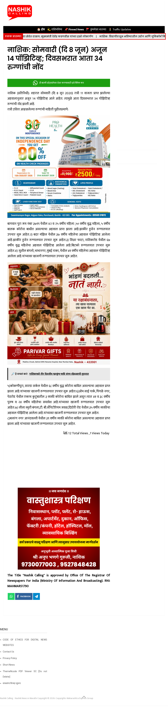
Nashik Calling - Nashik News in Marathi (18, 698)
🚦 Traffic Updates (119, 29)
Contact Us (8, 651)
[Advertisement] (59, 463)
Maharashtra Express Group (80, 698)
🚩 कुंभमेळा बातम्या (96, 29)
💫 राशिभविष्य (54, 29)
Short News (9, 664)
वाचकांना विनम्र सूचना (12, 683)
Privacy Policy (10, 658)
